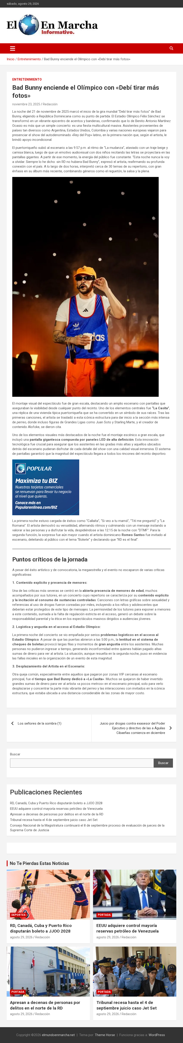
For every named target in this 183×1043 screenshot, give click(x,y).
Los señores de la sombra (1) (39, 723)
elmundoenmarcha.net (58, 1035)
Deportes (18, 914)
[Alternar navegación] (13, 48)
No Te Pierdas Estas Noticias (39, 863)
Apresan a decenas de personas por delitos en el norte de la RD (56, 814)
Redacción (50, 104)
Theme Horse (105, 1035)
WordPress (157, 1035)
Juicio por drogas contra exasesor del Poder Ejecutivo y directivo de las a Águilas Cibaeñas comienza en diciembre (132, 728)
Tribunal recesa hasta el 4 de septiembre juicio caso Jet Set (54, 820)
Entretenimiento (27, 79)
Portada (104, 914)
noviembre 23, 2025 (26, 104)
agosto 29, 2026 (21, 937)
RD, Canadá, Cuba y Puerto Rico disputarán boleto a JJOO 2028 (56, 803)
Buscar (15, 754)
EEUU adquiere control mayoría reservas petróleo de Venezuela (56, 809)
